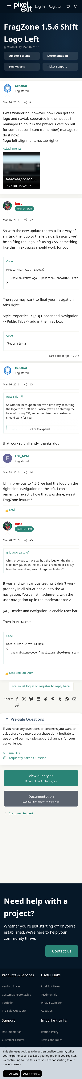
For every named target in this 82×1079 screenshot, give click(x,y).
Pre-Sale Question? (14, 1010)
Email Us (13, 753)
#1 (31, 102)
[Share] (25, 102)
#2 (31, 220)
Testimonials (49, 994)
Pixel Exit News (50, 986)
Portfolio (7, 1002)
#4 (31, 472)
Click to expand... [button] (41, 429)
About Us (47, 1010)
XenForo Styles (11, 986)
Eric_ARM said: (15, 552)
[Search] (76, 6)
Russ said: (12, 396)
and (21, 672)
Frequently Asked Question (27, 758)
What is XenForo (51, 1002)
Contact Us (62, 951)
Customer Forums (13, 1040)
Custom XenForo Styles (16, 994)
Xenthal (12, 47)
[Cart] (68, 6)
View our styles (41, 778)
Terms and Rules (51, 1040)
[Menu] (9, 6)
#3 (31, 384)
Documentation (41, 798)
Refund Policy (49, 1032)
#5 (31, 540)
